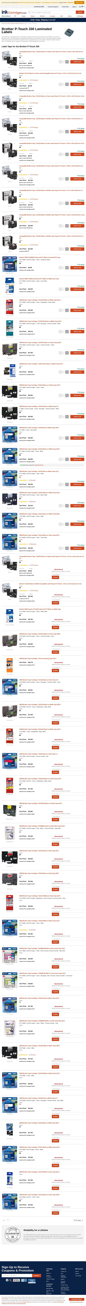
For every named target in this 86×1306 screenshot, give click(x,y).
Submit (55, 577)
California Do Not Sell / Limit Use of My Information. (14, 1303)
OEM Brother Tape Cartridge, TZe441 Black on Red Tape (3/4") (39, 850)
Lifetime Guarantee (48, 1276)
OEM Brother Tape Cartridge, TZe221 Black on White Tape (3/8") (39, 514)
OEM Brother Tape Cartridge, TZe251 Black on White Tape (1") (39, 406)
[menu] (43, 16)
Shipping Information (63, 1276)
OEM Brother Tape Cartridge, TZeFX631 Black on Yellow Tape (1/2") (40, 803)
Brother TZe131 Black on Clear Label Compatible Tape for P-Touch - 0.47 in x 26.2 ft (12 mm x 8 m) (50, 73)
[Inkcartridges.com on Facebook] (7, 1281)
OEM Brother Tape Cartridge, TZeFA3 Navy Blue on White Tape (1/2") (41, 364)
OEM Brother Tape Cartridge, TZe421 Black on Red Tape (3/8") (39, 873)
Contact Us (63, 1271)
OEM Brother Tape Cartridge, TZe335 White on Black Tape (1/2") (39, 921)
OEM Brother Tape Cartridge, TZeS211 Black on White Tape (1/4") (40, 729)
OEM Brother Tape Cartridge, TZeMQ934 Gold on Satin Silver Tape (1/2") (42, 826)
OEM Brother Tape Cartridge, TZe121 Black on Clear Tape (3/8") (39, 1194)
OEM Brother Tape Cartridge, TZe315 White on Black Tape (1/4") (39, 1073)
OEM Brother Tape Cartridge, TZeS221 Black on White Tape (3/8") (40, 704)
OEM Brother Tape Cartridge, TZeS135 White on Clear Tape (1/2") (39, 896)
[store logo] (14, 12)
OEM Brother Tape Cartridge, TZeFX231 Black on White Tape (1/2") (40, 321)
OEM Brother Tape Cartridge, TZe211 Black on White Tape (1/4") (39, 1147)
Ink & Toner (8, 23)
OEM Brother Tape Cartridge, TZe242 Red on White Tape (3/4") (39, 427)
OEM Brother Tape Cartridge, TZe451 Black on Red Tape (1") (38, 754)
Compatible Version (38, 465)
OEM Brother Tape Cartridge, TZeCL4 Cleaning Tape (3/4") (37, 658)
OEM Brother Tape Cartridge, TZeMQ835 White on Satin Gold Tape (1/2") (42, 1021)
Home (3, 23)
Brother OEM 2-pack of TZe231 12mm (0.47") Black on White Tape (40, 609)
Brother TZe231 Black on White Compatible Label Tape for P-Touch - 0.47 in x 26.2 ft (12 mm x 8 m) (50, 584)
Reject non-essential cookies (76, 1302)
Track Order (65, 6)
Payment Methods (63, 1282)
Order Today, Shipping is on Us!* (43, 20)
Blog (47, 1281)
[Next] (7, 1220)
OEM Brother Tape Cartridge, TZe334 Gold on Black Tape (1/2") (39, 998)
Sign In (74, 6)
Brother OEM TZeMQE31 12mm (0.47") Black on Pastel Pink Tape (39, 257)
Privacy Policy (64, 1285)
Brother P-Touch (19, 23)
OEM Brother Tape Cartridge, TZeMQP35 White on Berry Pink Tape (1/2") (42, 948)
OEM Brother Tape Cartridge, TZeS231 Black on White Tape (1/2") (40, 300)
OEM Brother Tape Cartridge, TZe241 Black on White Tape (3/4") (39, 449)
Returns (63, 1279)
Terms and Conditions (58, 1302)
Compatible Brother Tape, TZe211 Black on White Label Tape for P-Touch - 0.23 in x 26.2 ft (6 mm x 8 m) (51, 215)
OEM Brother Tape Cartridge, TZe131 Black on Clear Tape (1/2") (39, 535)
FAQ (62, 1273)
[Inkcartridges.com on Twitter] (10, 1281)
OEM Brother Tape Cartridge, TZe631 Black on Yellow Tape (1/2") (39, 385)
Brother (13, 23)
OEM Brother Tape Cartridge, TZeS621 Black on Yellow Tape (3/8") (40, 342)
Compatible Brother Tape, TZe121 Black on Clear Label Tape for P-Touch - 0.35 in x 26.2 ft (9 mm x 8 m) (51, 96)
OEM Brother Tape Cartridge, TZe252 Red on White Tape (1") (38, 1098)
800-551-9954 (40, 6)
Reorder (77, 1273)
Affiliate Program (50, 1279)
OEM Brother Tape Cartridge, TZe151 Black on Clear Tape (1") (38, 680)
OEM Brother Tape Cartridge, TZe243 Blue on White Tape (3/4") (39, 1123)
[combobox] (56, 12)
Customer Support (53, 6)
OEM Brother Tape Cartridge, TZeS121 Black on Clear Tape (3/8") (39, 634)
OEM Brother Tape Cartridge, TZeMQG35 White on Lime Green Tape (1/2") (42, 973)
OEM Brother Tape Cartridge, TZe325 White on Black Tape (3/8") (39, 1045)
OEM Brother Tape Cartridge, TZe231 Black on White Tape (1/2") (39, 492)
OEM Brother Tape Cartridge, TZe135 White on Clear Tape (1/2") (39, 1172)
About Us (48, 1273)
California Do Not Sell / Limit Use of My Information (65, 1289)
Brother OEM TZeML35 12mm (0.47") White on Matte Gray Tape (39, 278)
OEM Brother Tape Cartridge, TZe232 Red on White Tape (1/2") (39, 471)
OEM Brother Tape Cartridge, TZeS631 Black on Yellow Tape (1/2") (40, 778)
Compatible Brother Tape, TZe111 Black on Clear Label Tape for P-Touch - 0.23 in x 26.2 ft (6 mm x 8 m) (51, 143)
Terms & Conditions (63, 1292)
